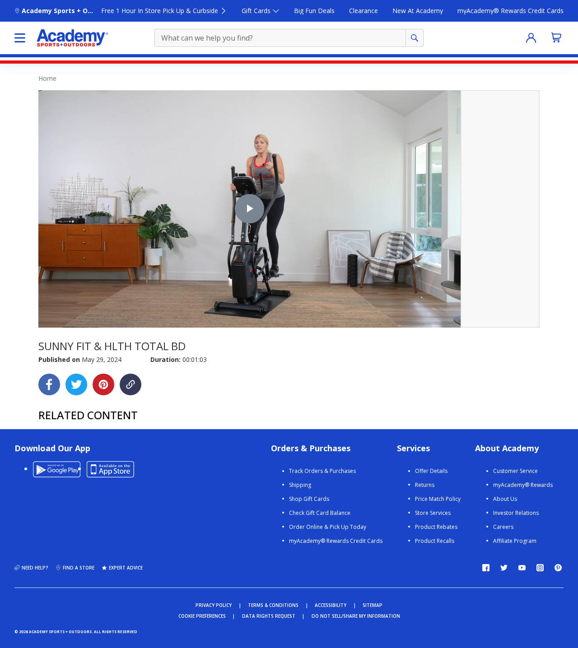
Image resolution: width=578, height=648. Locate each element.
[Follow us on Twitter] (504, 567)
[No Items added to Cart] (556, 37)
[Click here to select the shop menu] (19, 38)
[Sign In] (531, 38)
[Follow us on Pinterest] (558, 567)
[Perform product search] (415, 38)
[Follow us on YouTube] (522, 567)
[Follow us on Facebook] (485, 567)
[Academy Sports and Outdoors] (72, 38)
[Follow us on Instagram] (540, 567)
